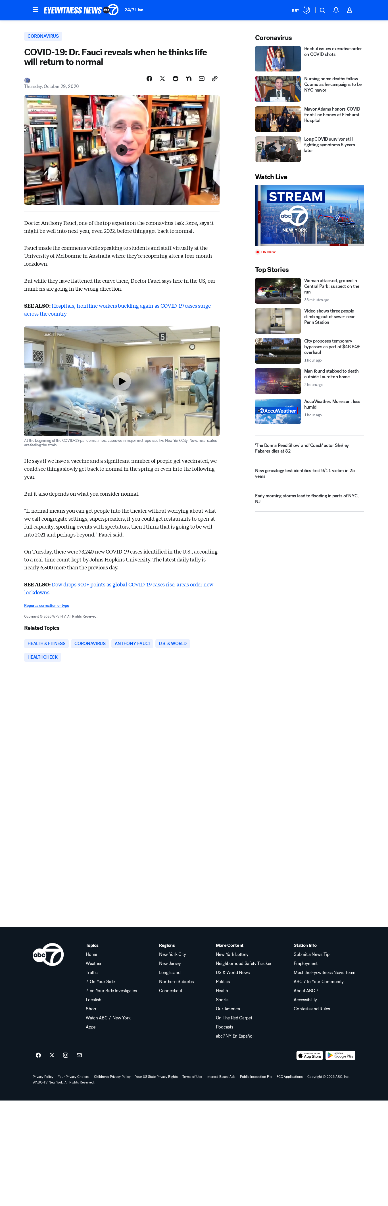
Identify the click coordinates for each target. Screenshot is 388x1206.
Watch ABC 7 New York (108, 1018)
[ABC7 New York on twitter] (52, 1055)
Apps (90, 1027)
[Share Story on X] (162, 78)
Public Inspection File (256, 1076)
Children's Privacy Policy (112, 1076)
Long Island (169, 972)
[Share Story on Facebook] (149, 78)
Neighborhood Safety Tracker (244, 963)
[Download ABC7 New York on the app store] (310, 1055)
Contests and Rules (312, 1009)
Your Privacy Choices (73, 1076)
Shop (91, 1009)
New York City (172, 954)
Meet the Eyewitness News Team (324, 972)
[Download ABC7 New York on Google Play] (340, 1055)
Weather (94, 963)
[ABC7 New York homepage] (81, 10)
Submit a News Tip (311, 954)
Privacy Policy (43, 1076)
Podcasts (224, 1027)
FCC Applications (290, 1076)
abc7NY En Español (235, 1036)
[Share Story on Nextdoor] (188, 78)
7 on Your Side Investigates (111, 991)
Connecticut (170, 991)
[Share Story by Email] (201, 78)
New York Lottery (232, 954)
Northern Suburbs (176, 981)
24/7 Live (133, 10)
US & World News (233, 972)
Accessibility (305, 1000)
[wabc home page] (48, 954)
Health (222, 991)
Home (91, 954)
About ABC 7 (306, 991)
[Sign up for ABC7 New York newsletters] (79, 1055)
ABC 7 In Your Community (319, 981)
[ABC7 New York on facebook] (38, 1055)
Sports (222, 1000)
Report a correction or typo (46, 605)
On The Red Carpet (234, 1018)
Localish (93, 1000)
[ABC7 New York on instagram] (65, 1055)
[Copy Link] (215, 78)
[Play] (309, 215)
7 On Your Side (100, 981)
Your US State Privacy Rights (156, 1076)
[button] (35, 9)
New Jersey (170, 963)
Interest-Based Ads (220, 1076)
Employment (306, 963)
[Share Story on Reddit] (175, 78)
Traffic (92, 972)
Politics (223, 981)
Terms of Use (192, 1076)
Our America (228, 1009)
